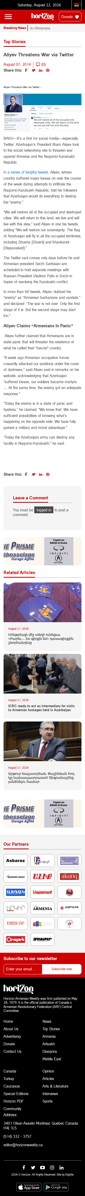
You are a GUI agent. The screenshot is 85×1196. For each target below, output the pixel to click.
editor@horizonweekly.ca (23, 1144)
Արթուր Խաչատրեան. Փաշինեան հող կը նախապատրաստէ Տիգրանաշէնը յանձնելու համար (41, 777)
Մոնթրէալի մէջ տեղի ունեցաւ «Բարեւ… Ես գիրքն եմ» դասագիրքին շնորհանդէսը (40, 638)
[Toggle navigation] (8, 16)
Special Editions (16, 1093)
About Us (11, 1028)
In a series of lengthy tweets (26, 172)
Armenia (49, 1036)
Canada (10, 1071)
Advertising (12, 1036)
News (46, 1021)
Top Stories (51, 1028)
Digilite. (69, 1174)
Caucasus (12, 1086)
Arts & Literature (55, 1086)
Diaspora (49, 1051)
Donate (67, 16)
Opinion (48, 1071)
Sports (47, 1101)
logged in (44, 510)
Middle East (51, 1059)
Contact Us (12, 1051)
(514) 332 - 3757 (17, 1136)
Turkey (9, 1078)
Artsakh (48, 1044)
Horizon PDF (14, 1101)
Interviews (50, 1093)
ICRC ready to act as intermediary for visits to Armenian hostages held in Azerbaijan (41, 708)
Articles (48, 1078)
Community (12, 1108)
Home (8, 1021)
